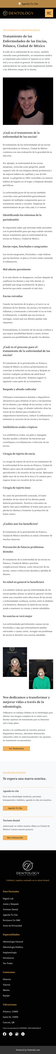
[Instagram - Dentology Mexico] (10, 1034)
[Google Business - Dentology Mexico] (16, 1034)
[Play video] (15, 662)
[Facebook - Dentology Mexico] (4, 1034)
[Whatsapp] (23, 1034)
